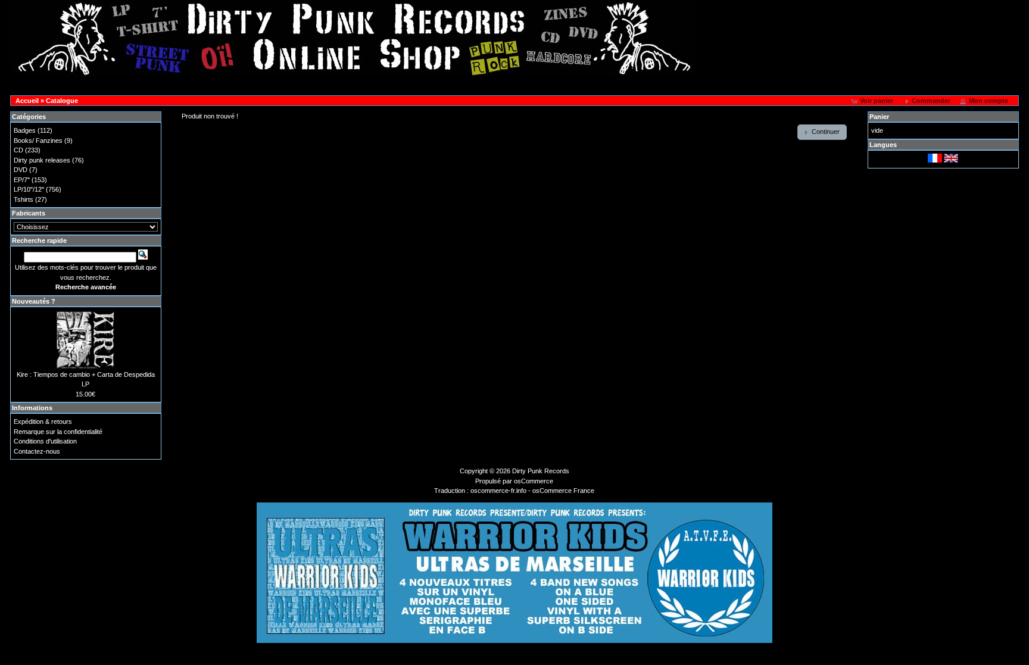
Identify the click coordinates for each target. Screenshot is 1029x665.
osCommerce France (563, 490)
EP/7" (22, 179)
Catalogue (62, 100)
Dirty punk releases (42, 160)
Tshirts (23, 199)
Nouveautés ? (33, 301)
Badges (25, 130)
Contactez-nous (37, 451)
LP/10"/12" (29, 189)
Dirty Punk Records (540, 470)
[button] (873, 101)
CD (18, 150)
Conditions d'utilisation (45, 441)
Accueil (27, 100)
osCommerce (533, 481)
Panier (879, 116)
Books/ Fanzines (38, 140)
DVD (20, 169)
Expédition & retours (43, 421)
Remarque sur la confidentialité (58, 431)
